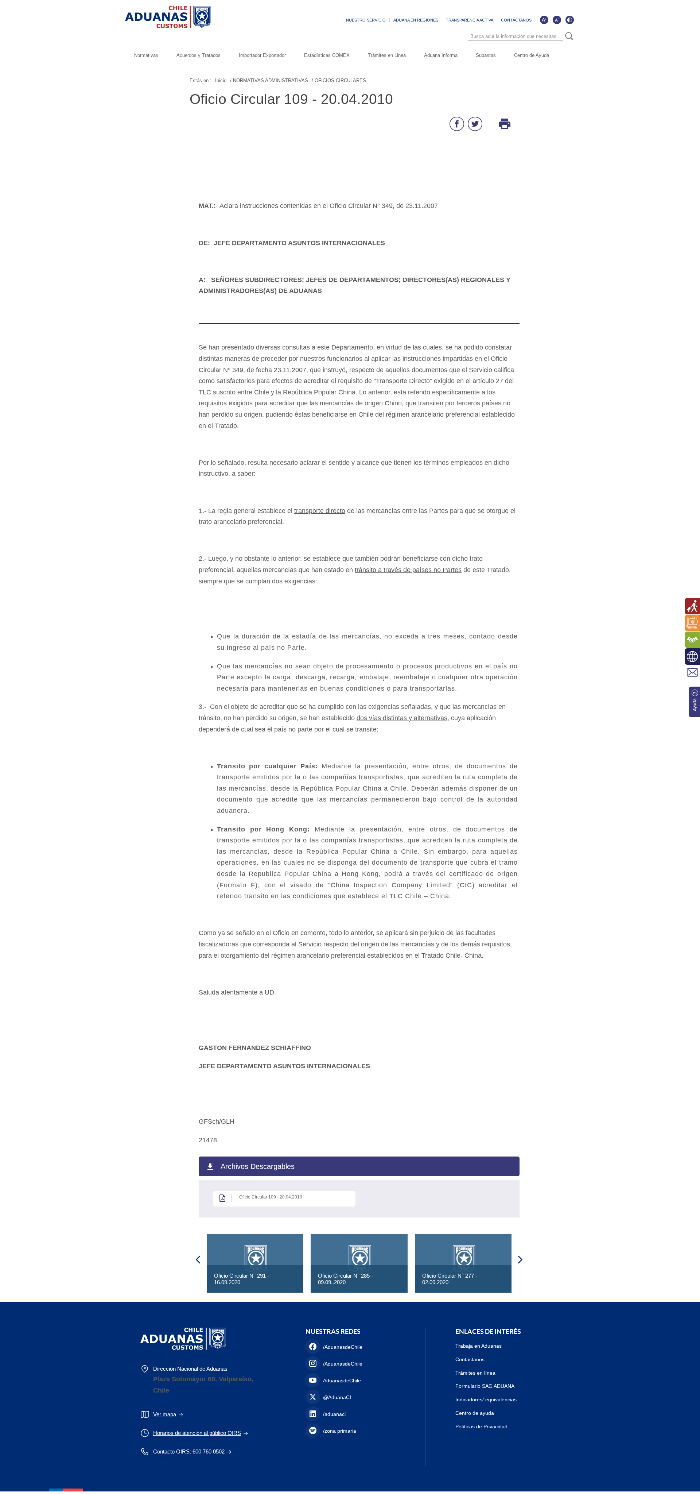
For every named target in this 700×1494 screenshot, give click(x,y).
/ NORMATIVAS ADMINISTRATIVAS (269, 80)
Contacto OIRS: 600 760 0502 (189, 1451)
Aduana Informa (441, 55)
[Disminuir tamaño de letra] (557, 20)
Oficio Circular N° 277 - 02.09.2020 (449, 1279)
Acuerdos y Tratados (198, 55)
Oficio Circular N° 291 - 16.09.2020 (241, 1279)
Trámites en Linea (387, 55)
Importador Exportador (262, 55)
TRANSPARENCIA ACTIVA (469, 20)
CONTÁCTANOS (516, 20)
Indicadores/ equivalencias (486, 1399)
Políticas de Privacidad (481, 1426)
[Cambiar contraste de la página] (569, 20)
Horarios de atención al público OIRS (197, 1433)
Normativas (146, 55)
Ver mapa (164, 1414)
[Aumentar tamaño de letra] (544, 20)
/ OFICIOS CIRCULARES (339, 80)
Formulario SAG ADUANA (484, 1386)
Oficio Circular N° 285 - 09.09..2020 (345, 1279)
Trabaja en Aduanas (478, 1346)
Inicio (220, 80)
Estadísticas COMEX (327, 55)
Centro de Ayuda (531, 55)
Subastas (486, 55)
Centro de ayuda (474, 1413)
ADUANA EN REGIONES (415, 20)
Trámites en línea (475, 1373)
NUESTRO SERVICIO (366, 20)
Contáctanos (470, 1359)
